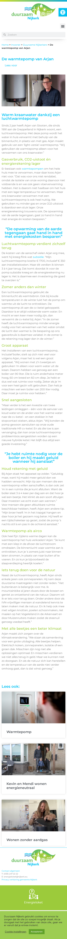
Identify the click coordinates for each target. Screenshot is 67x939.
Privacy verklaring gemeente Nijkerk (19, 879)
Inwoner (15, 44)
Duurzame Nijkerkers (35, 44)
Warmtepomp (19, 732)
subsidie (38, 257)
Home (5, 44)
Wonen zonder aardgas (27, 840)
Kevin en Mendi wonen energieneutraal (27, 786)
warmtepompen (32, 168)
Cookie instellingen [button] (15, 931)
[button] (63, 12)
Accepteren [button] (37, 931)
